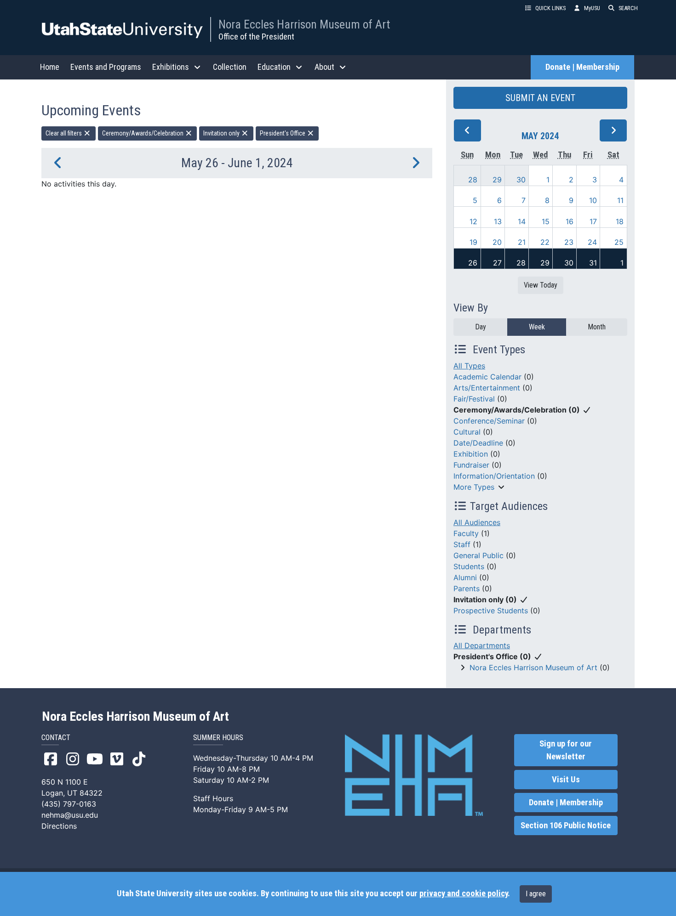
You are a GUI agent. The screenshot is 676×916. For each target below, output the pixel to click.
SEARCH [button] (628, 8)
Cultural (467, 431)
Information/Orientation (494, 476)
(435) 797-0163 (68, 804)
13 (498, 221)
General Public (478, 555)
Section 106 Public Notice (566, 825)
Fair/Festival (474, 398)
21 (522, 242)
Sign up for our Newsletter (565, 750)
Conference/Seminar (489, 420)
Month (597, 326)
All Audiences (476, 522)
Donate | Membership (582, 67)
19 (473, 242)
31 (593, 262)
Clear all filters (64, 133)
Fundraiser (471, 464)
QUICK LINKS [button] (550, 8)
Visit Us (566, 780)
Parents (466, 588)
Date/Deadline (478, 442)
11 (620, 200)
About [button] (324, 67)
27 (497, 262)
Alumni (465, 577)
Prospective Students (490, 610)
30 (521, 179)
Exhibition (470, 453)
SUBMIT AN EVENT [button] (540, 97)
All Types (469, 365)
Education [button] (274, 67)
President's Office (283, 133)
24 (592, 242)
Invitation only (222, 133)
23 (568, 242)
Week (537, 326)
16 (569, 221)
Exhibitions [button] (170, 67)
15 (546, 221)
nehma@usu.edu (69, 815)
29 (497, 179)
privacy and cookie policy (463, 893)
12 (473, 221)
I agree (536, 893)
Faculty (466, 533)
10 (593, 200)
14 (522, 221)
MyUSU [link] (592, 8)
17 (593, 221)
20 (497, 242)
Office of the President (256, 36)
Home (49, 67)
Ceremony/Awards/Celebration (143, 133)
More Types (473, 487)
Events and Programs (105, 67)
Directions (59, 826)
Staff (461, 544)
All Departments (481, 645)
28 (472, 179)
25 (619, 242)
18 (620, 221)
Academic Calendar (487, 376)
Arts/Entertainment (486, 387)
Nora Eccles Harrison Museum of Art (304, 24)
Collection (229, 67)
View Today (540, 285)
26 (472, 262)
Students (468, 566)
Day (480, 326)
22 (545, 242)
